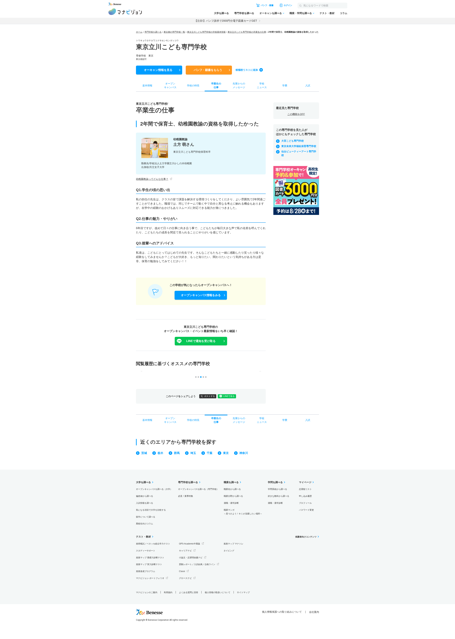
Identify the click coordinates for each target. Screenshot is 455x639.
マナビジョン (125, 11)
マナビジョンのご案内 (146, 592)
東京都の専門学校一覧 (174, 32)
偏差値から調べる (144, 496)
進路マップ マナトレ (233, 543)
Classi (182, 571)
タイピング (229, 550)
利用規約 (168, 592)
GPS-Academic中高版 (189, 543)
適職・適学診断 (231, 503)
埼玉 (193, 452)
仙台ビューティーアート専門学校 (298, 153)
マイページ (305, 482)
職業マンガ (243, 512)
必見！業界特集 (185, 496)
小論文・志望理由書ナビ (190, 557)
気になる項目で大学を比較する (151, 510)
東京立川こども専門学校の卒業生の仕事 (247, 32)
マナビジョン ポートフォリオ (150, 578)
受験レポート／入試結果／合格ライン (197, 564)
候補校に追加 (246, 69)
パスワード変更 (306, 510)
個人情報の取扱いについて (217, 592)
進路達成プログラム (145, 571)
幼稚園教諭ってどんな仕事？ (152, 179)
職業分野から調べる (233, 496)
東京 (226, 452)
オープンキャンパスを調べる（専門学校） (198, 489)
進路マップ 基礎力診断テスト (150, 557)
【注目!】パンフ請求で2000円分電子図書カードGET (225, 20)
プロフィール (305, 503)
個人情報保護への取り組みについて (282, 611)
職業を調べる (231, 482)
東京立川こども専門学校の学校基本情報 (206, 32)
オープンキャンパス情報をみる (201, 295)
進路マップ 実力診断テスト (149, 564)
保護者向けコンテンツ (306, 537)
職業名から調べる (232, 489)
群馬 (177, 452)
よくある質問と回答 (188, 592)
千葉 (209, 452)
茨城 (144, 452)
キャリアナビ (185, 550)
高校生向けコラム (144, 523)
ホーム (139, 32)
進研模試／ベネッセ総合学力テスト (153, 543)
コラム (343, 13)
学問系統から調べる (277, 489)
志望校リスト (305, 489)
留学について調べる (145, 517)
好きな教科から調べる (278, 496)
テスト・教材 (327, 13)
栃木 (160, 452)
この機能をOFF (296, 114)
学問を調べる (275, 482)
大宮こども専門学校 (292, 140)
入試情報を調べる (144, 503)
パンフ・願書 (208, 69)
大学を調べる (221, 13)
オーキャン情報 (158, 69)
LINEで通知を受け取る (201, 341)
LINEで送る (229, 396)
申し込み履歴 (305, 496)
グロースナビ (185, 578)
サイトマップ (243, 592)
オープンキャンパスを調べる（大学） (154, 489)
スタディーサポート (145, 550)
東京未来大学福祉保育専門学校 (298, 146)
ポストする (209, 396)
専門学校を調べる (244, 13)
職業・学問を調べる (301, 13)
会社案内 (314, 612)
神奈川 (243, 452)
